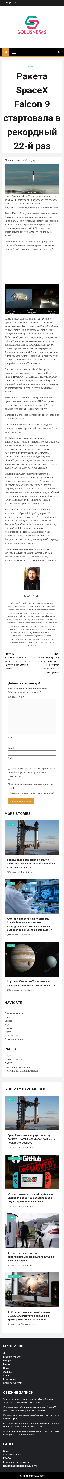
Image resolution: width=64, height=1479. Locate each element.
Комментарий (16, 696)
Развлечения (11, 1035)
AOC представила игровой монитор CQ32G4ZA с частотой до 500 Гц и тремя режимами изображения (29, 1316)
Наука (31, 66)
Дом (7, 1009)
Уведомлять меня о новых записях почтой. (32, 793)
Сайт (10, 758)
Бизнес (8, 1020)
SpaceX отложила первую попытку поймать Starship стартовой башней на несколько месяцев (31, 863)
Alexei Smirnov (26, 872)
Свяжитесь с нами (14, 1039)
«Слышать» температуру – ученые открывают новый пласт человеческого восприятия (46, 663)
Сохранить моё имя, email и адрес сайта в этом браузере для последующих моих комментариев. (31, 772)
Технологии (15, 1158)
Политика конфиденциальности (22, 1070)
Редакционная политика (17, 1066)
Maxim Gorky (14, 160)
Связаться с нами (14, 1059)
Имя (11, 737)
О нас (8, 1055)
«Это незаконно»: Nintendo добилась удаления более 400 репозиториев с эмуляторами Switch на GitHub (30, 1198)
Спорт (8, 1031)
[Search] (59, 52)
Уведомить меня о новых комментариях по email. (30, 786)
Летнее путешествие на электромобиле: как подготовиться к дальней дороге (31, 1257)
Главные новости (14, 1013)
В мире (8, 1016)
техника (9, 1028)
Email (11, 747)
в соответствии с (40, 449)
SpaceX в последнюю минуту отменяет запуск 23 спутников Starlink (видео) (17, 661)
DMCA (8, 1063)
